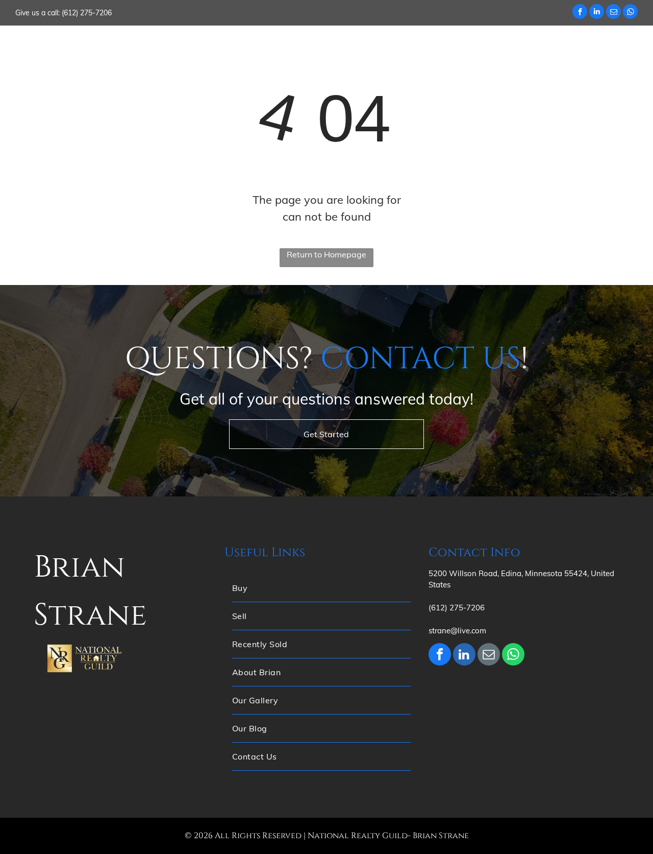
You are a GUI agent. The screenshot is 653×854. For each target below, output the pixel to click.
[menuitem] (197, 45)
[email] (613, 12)
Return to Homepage (326, 254)
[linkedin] (596, 12)
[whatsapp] (630, 12)
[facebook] (579, 12)
